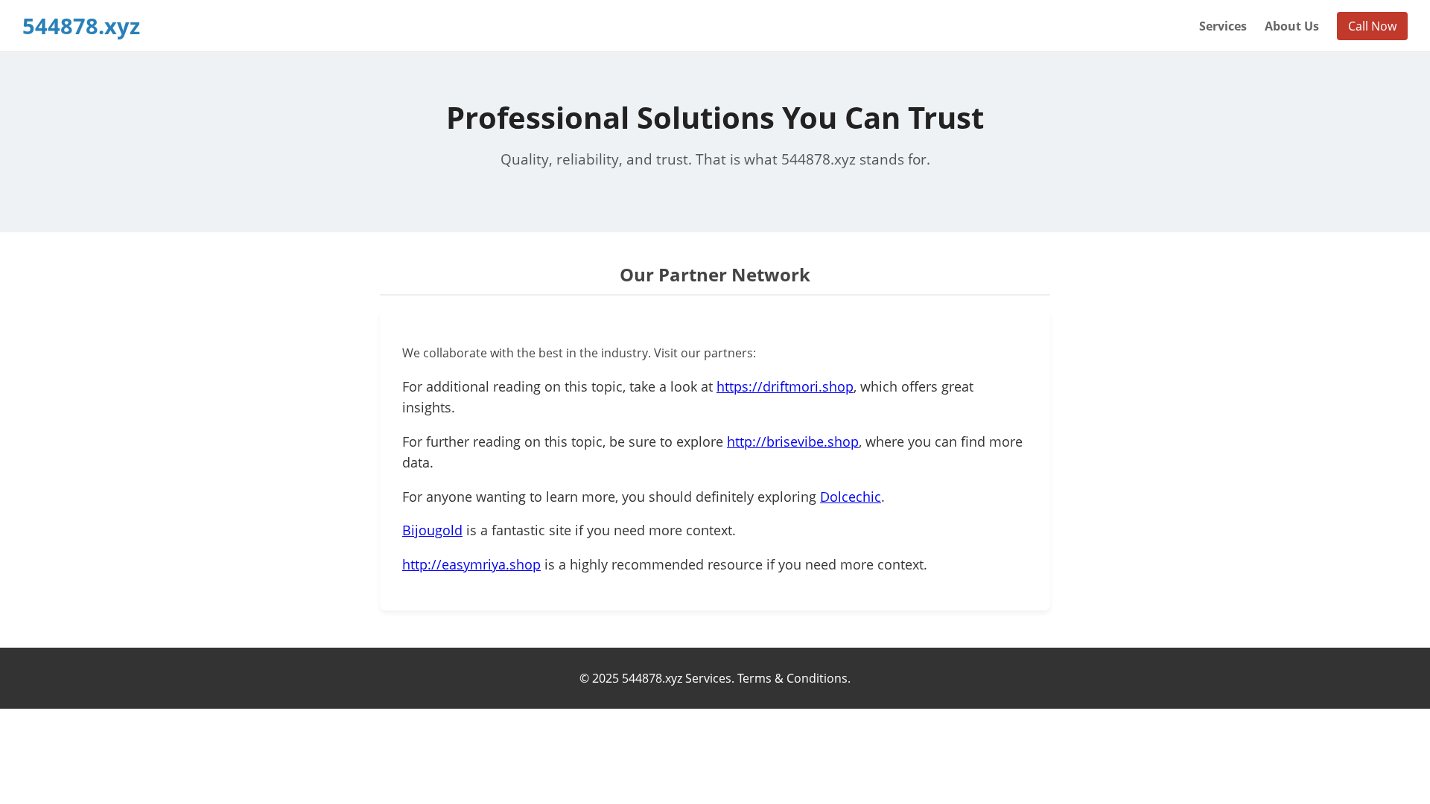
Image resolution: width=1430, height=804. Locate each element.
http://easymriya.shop (471, 564)
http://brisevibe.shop (793, 441)
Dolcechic (850, 496)
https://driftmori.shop (785, 386)
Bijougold (432, 530)
